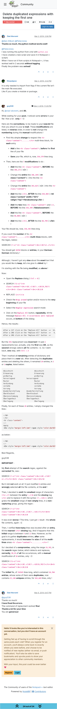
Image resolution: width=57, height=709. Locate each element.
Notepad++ (37, 687)
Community (27, 4)
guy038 (10, 106)
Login (17, 673)
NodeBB (26, 691)
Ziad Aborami (12, 36)
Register (8, 673)
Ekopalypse (12, 81)
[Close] (52, 628)
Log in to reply (47, 26)
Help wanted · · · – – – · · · (13, 22)
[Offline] (4, 36)
